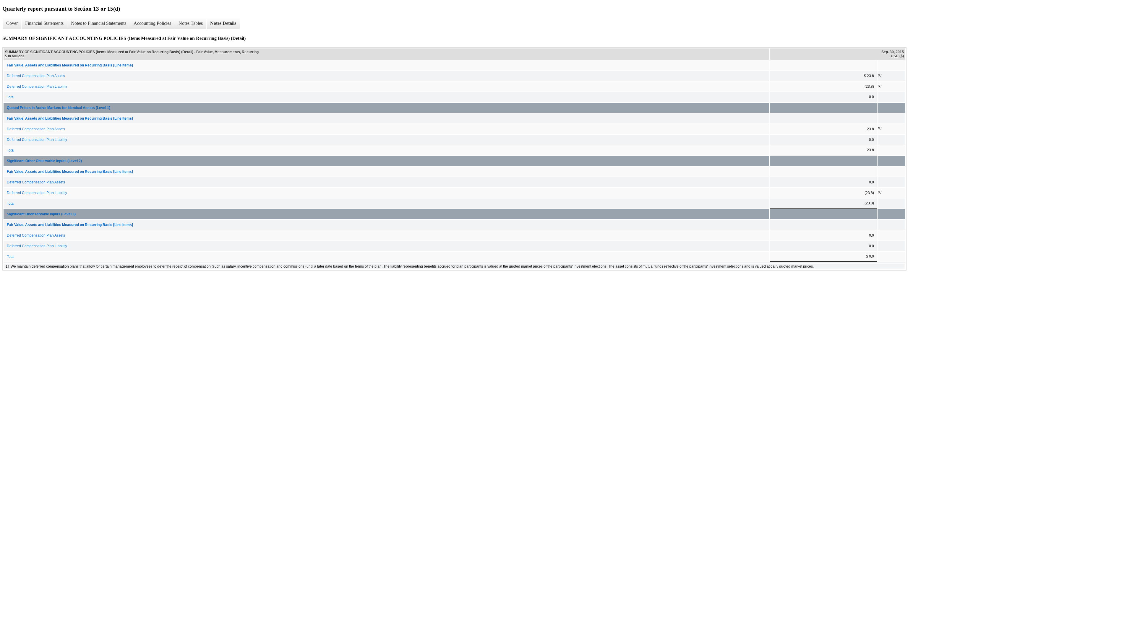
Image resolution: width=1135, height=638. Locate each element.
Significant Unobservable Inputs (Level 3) (41, 214)
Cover (12, 23)
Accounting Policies (152, 23)
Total (10, 97)
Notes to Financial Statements (98, 23)
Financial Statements (44, 23)
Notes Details (223, 23)
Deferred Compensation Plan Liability (37, 86)
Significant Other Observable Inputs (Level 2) (44, 161)
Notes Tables (191, 23)
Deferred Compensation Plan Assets (36, 76)
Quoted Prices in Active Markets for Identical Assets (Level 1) (58, 108)
